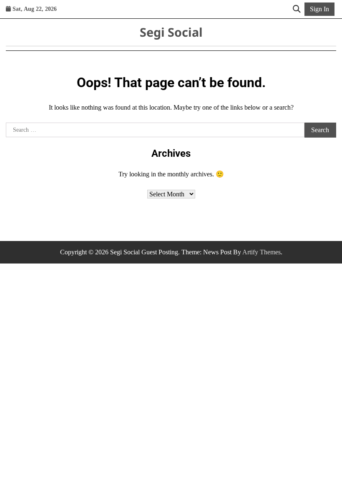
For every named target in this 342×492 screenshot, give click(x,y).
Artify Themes (261, 252)
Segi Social (171, 32)
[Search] (296, 9)
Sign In (319, 9)
